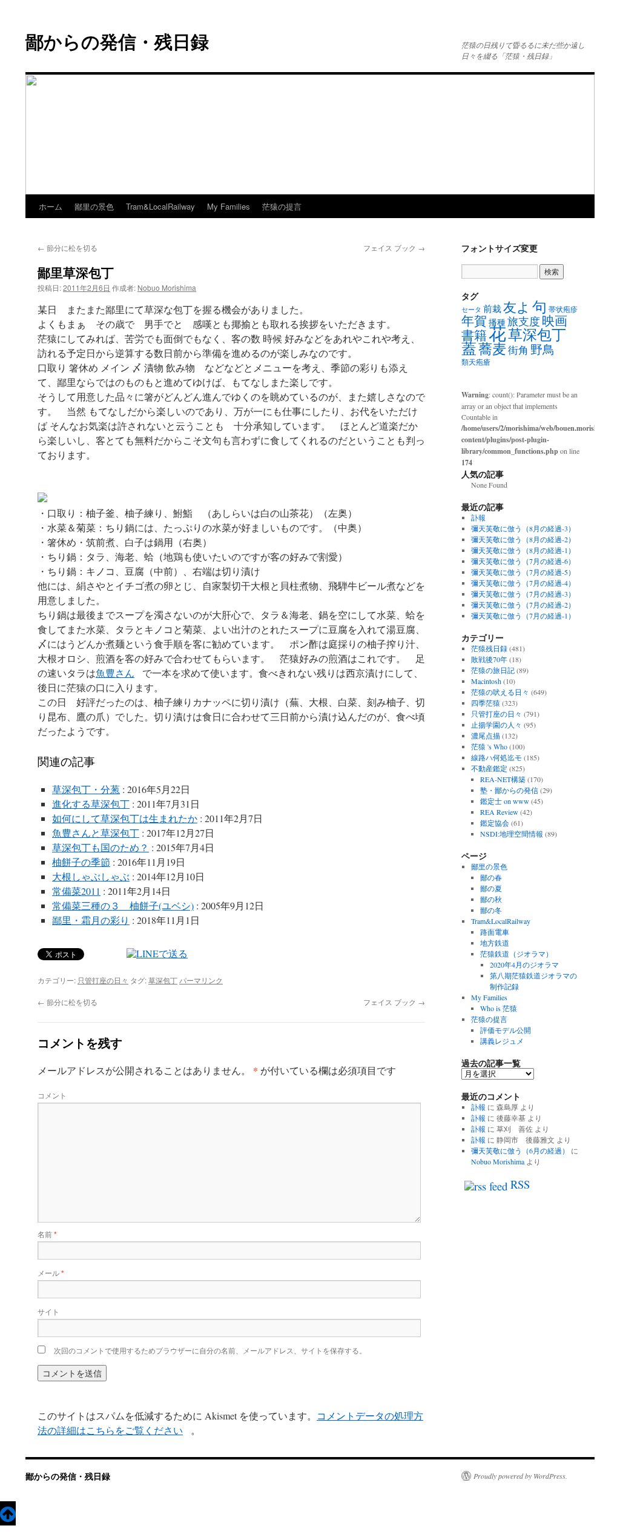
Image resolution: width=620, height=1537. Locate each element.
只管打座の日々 (103, 980)
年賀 (474, 320)
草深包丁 (162, 980)
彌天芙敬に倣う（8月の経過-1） (523, 550)
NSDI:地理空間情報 (511, 833)
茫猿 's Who (489, 746)
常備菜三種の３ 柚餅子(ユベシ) (123, 905)
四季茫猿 (485, 703)
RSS (520, 1184)
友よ (516, 307)
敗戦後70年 (489, 659)
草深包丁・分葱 (86, 789)
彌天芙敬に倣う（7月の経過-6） (523, 561)
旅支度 (523, 321)
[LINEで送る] (157, 953)
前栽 (492, 308)
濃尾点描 (485, 735)
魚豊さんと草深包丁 (95, 832)
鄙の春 (491, 877)
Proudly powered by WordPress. (520, 1476)
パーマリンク (201, 980)
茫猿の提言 (282, 206)
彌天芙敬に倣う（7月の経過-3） (523, 594)
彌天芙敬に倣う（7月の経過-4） (523, 583)
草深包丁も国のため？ (100, 847)
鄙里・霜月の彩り (91, 920)
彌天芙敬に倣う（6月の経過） (520, 1150)
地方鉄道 (494, 943)
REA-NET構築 (503, 779)
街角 (518, 350)
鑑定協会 (494, 823)
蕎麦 (492, 348)
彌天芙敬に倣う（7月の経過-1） (523, 615)
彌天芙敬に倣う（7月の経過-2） (523, 604)
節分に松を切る (67, 247)
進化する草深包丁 (91, 803)
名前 (47, 1234)
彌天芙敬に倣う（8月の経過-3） (523, 528)
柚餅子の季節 (81, 861)
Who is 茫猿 (498, 1008)
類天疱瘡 (475, 362)
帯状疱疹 (563, 309)
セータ (471, 309)
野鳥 (542, 349)
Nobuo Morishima (166, 287)
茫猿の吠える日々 (500, 692)
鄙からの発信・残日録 (117, 41)
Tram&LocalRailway (160, 206)
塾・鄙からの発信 (509, 790)
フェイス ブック (394, 247)
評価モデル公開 (505, 1030)
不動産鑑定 (489, 768)
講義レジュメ (502, 1041)
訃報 (478, 517)
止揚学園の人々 (496, 724)
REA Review (499, 812)
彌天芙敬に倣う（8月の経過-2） (523, 539)
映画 (554, 320)
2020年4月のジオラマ (524, 964)
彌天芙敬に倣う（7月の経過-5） (523, 572)
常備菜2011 (76, 891)
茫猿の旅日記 (493, 670)
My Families (228, 206)
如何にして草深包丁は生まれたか (124, 818)
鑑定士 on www (504, 801)
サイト (48, 1311)
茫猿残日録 (489, 648)
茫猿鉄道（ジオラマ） (516, 953)
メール (51, 1272)
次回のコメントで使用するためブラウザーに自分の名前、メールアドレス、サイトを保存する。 (210, 1350)
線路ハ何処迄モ (496, 757)
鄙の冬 (491, 910)
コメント (52, 1095)
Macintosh (486, 681)
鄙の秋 (491, 899)
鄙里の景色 (94, 206)
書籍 (474, 335)
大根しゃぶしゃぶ (91, 876)
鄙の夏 (491, 888)
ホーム (50, 206)
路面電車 (494, 932)
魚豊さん (115, 672)
